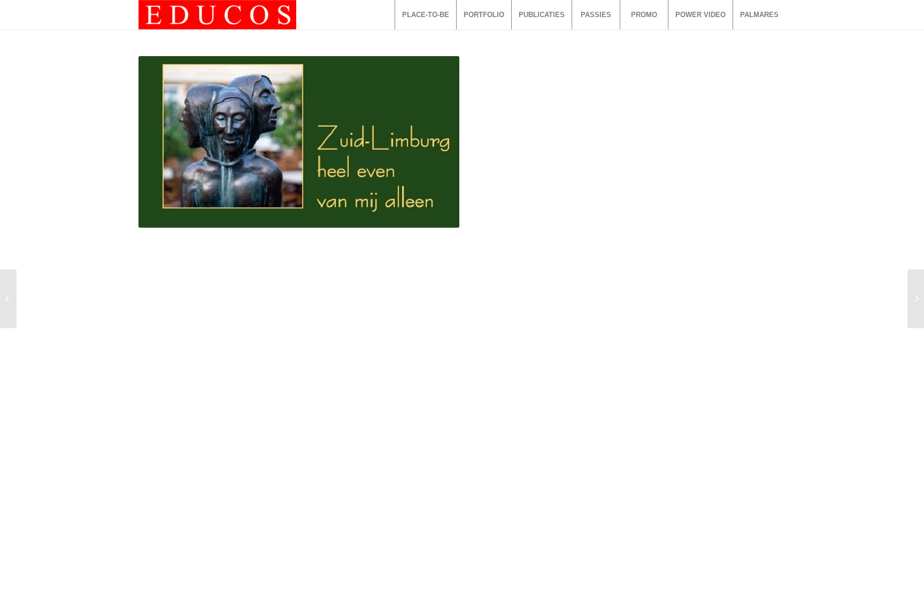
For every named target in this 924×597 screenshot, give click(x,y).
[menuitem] (425, 14)
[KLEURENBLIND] (915, 298)
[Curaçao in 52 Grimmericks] (8, 298)
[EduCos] (217, 14)
